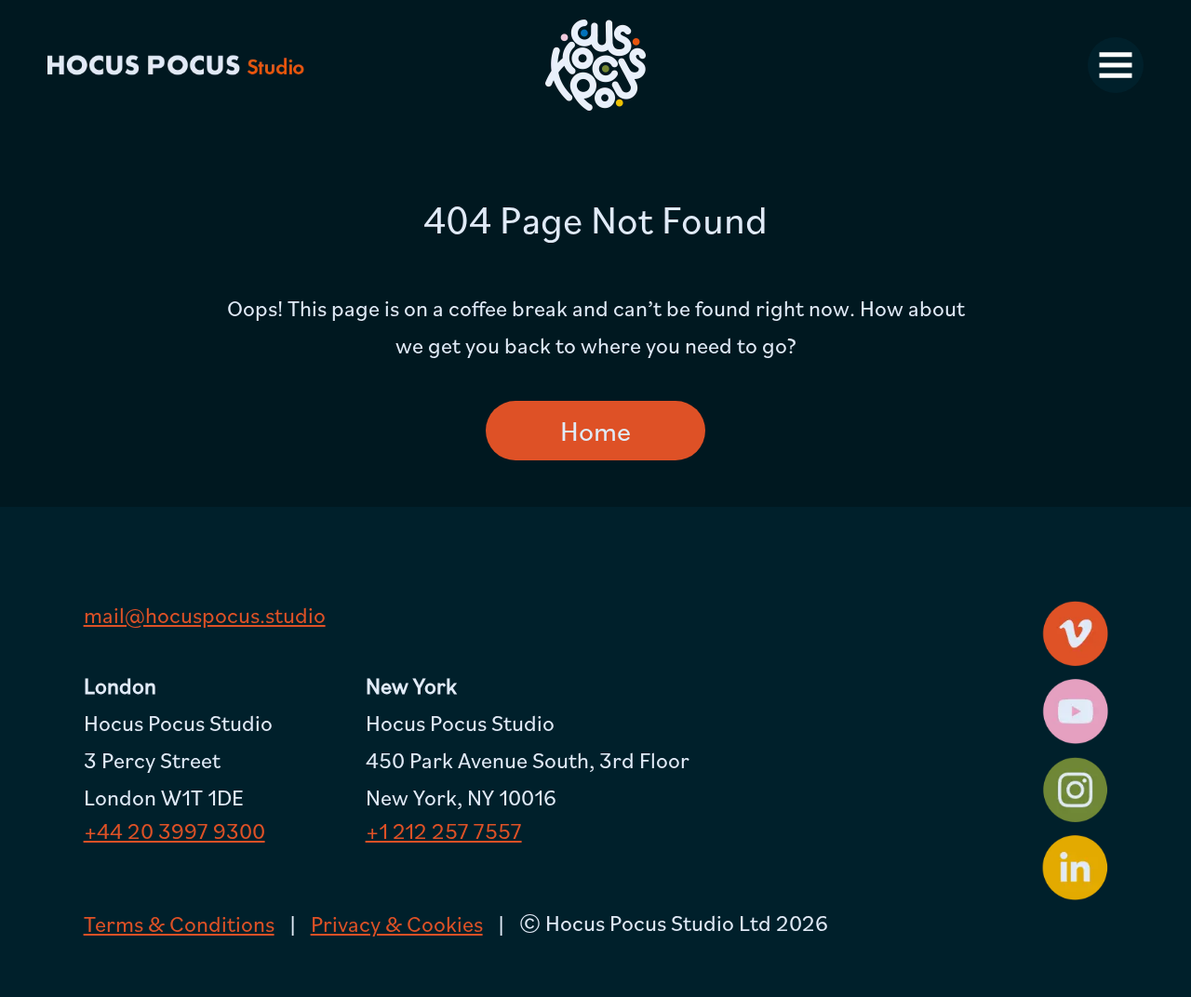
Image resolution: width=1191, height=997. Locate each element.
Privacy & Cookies (397, 923)
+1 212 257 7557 (444, 830)
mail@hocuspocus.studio (205, 615)
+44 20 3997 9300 (174, 830)
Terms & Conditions (179, 923)
